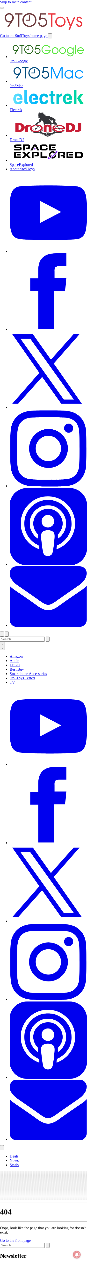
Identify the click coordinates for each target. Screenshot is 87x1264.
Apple (14, 661)
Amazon (16, 656)
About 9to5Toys (22, 169)
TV (12, 682)
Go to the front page (15, 1240)
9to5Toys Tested (22, 678)
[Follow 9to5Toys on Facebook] (48, 843)
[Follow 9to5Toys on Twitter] (48, 921)
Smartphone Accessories (28, 674)
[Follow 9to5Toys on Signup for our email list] (48, 1139)
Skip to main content (15, 2)
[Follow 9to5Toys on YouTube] (48, 764)
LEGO (15, 665)
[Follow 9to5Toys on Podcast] (48, 1077)
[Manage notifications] (77, 1254)
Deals (14, 1156)
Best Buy (17, 669)
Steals (14, 1165)
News (14, 1160)
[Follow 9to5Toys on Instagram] (48, 999)
